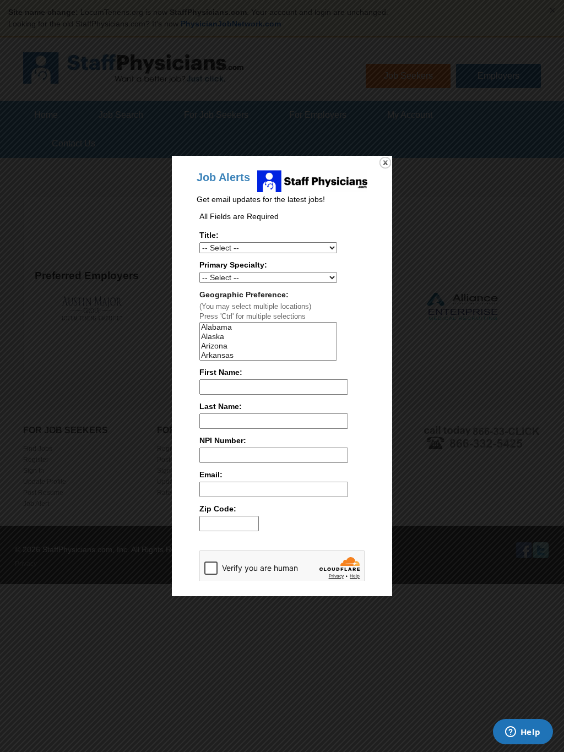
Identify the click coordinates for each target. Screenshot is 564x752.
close (385, 163)
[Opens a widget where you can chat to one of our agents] (522, 732)
